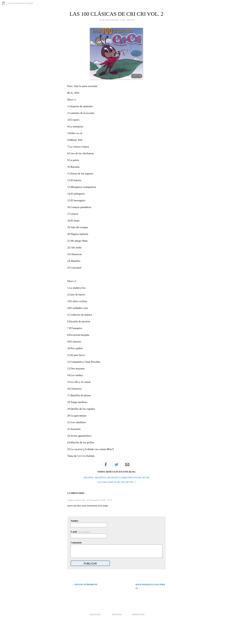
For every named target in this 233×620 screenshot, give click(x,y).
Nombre (74, 521)
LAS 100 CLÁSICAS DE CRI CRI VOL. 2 (116, 14)
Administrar (138, 614)
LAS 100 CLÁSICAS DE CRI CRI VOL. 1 (116, 482)
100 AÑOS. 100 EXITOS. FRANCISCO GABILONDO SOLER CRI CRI (116, 477)
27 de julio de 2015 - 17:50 (112, 20)
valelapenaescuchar (20, 3)
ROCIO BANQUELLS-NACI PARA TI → (150, 586)
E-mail (81, 532)
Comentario (76, 542)
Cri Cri (130, 20)
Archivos (116, 614)
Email (127, 464)
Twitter (116, 464)
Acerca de (95, 614)
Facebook (105, 464)
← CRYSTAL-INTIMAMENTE (84, 585)
